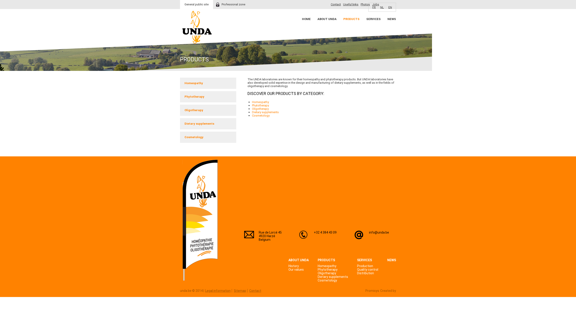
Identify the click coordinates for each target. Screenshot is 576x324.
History (293, 266)
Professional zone (233, 4)
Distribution (365, 273)
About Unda (327, 19)
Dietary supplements (199, 123)
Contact (336, 4)
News (391, 19)
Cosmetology (193, 137)
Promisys (372, 290)
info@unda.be (379, 232)
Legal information (218, 290)
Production (365, 266)
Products (351, 19)
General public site (196, 4)
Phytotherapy (194, 96)
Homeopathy (193, 83)
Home (306, 19)
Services (373, 19)
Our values (296, 269)
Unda (197, 27)
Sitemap (240, 290)
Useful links (350, 4)
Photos (365, 4)
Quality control (367, 269)
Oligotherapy (193, 110)
